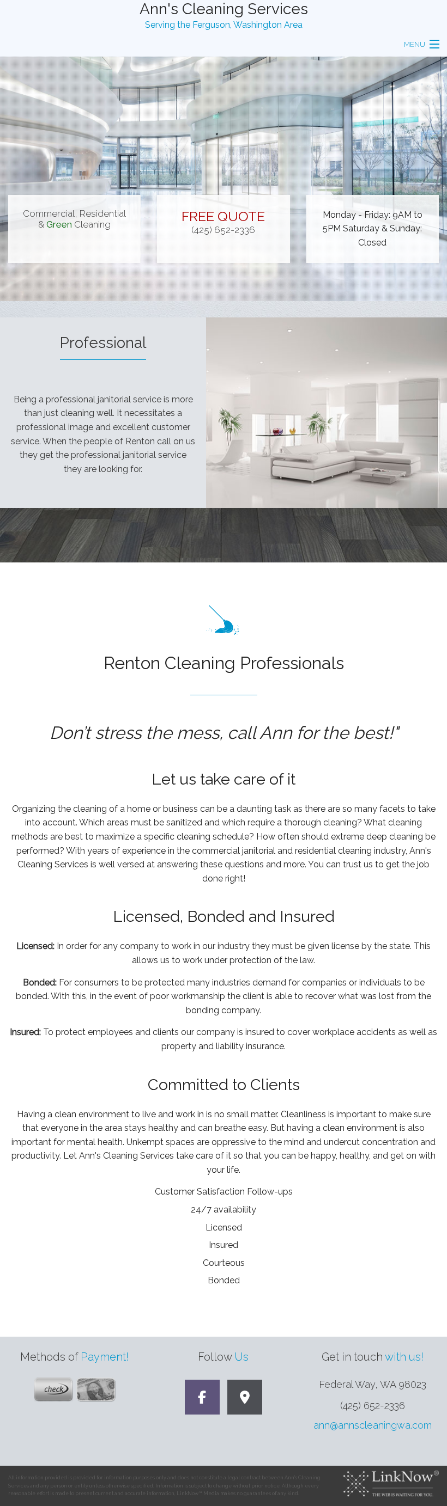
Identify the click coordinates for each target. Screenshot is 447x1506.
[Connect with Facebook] (202, 1399)
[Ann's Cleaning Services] (245, 1399)
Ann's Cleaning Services (224, 9)
